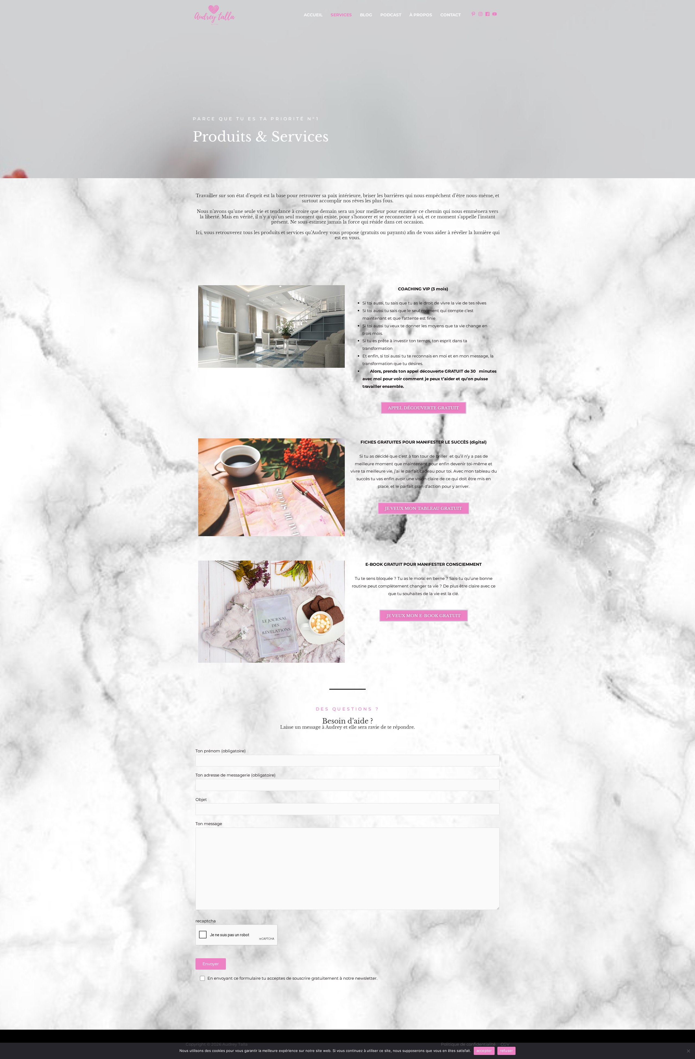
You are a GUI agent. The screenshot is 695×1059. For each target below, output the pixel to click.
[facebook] (488, 14)
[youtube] (495, 14)
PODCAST (390, 14)
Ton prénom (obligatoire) (220, 750)
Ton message (208, 823)
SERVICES (341, 14)
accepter (484, 1050)
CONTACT (450, 14)
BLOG (366, 14)
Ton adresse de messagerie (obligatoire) (235, 775)
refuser (506, 1050)
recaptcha (205, 920)
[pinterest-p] (474, 14)
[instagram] (481, 14)
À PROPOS (420, 14)
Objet (201, 799)
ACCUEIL (313, 14)
